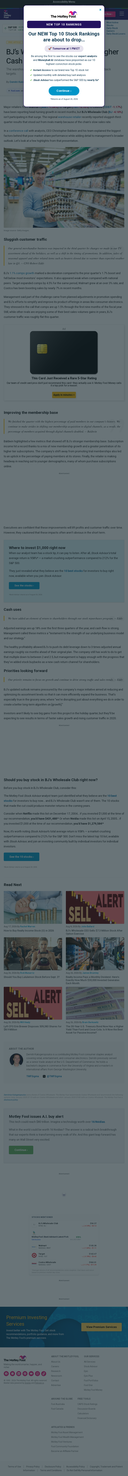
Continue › (64, 91)
